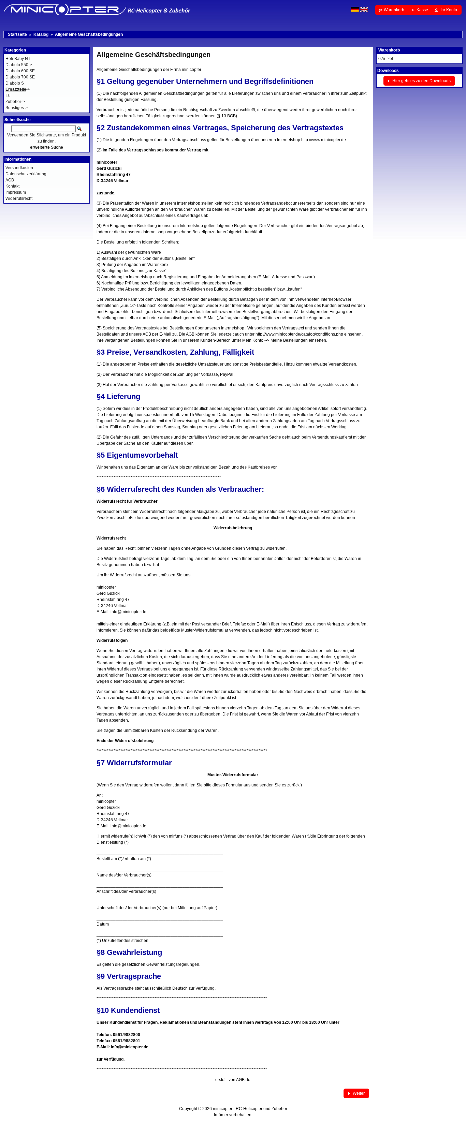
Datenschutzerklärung (25, 174)
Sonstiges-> (16, 107)
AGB (9, 180)
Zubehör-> (15, 101)
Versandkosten (19, 167)
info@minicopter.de (128, 611)
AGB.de (243, 1079)
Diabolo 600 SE (20, 71)
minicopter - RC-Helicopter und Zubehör (250, 1108)
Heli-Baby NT (17, 58)
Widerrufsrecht (18, 198)
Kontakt (12, 186)
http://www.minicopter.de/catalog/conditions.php (299, 334)
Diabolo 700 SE (20, 77)
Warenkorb (389, 50)
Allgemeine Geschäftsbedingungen (89, 34)
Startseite (17, 34)
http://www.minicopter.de (323, 139)
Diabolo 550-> (18, 64)
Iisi (8, 95)
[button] (392, 10)
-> (17, 89)
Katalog (40, 34)
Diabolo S (14, 83)
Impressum (15, 192)
